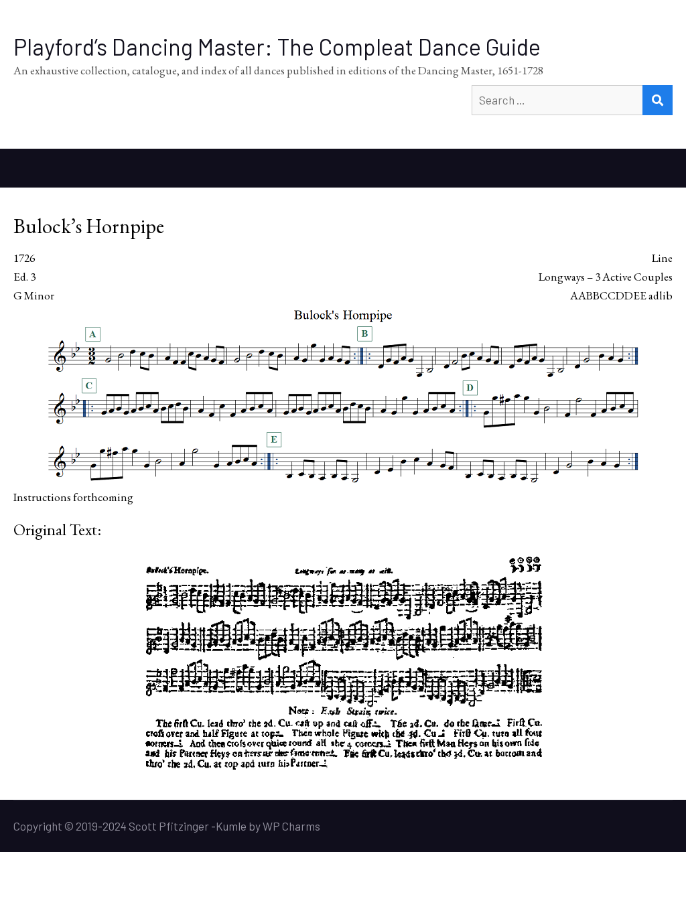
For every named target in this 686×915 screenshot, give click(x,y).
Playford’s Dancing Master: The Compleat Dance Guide (277, 46)
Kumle (231, 826)
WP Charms (291, 826)
